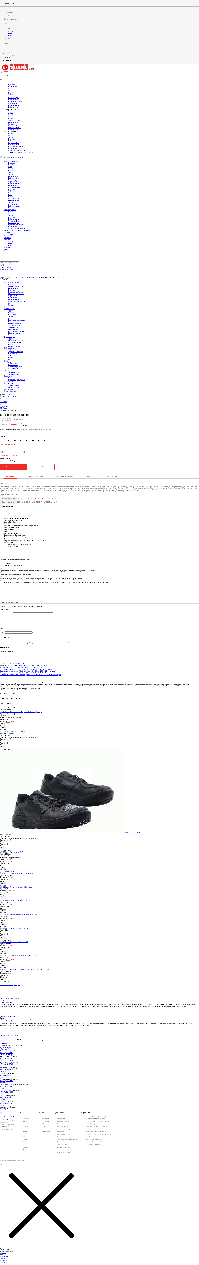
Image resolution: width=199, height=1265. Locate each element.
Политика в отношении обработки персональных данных (12, 1160)
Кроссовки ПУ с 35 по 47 (18, 942)
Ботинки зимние (14, 346)
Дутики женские (14, 325)
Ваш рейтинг (5, 610)
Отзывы (11, 16)
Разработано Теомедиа (29, 1150)
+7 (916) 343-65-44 (6, 1109)
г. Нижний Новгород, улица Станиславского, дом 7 (98, 1124)
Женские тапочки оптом (63, 1147)
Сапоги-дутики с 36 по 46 (18, 928)
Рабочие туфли (13, 99)
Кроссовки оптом (61, 1124)
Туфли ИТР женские (15, 352)
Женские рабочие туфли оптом (65, 1142)
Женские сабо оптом (62, 1144)
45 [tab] (39, 440)
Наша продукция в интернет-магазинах (18, 152)
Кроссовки (12, 85)
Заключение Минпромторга (10, 985)
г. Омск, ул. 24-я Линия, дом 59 (93, 1139)
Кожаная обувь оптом (63, 1121)
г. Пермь (3, 1099)
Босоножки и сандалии (16, 320)
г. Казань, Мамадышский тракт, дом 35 (95, 1131)
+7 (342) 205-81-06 (6, 1103)
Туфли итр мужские (15, 350)
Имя (2, 628)
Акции (6, 43)
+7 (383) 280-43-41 (6, 1069)
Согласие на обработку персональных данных (10, 1162)
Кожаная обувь (13, 98)
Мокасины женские (15, 329)
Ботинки (11, 357)
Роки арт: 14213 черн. (132, 832)
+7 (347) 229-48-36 (6, 1092)
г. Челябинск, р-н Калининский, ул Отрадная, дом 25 (99, 1134)
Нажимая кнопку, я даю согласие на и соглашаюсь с (42, 643)
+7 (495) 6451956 (41, 665)
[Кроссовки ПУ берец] (4, 402)
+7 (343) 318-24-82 (6, 1053)
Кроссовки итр (13, 353)
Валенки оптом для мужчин (64, 1134)
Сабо (10, 88)
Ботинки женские (14, 324)
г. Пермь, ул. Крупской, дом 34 (93, 1142)
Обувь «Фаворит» (10, 391)
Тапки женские (13, 372)
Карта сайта (26, 1147)
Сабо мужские (13, 368)
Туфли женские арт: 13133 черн (20, 887)
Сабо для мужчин (14, 342)
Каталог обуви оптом (20, 277)
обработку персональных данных (37, 643)
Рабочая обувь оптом (62, 1126)
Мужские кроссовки (15, 340)
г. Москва (3, 1043)
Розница (7, 39)
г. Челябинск (4, 1083)
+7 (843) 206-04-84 (6, 1081)
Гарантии (7, 24)
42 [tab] (21, 440)
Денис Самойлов (6, 1002)
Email (2, 632)
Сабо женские (13, 363)
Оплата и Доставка (11, 19)
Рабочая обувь (9, 348)
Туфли (10, 94)
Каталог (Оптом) (10, 132)
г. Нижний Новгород (7, 1060)
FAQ (10, 33)
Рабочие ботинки (14, 105)
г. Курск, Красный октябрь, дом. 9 (94, 1144)
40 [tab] (9, 440)
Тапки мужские (13, 374)
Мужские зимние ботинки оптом (65, 1152)
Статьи (10, 31)
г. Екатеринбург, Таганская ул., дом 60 (95, 1118)
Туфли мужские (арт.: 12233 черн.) (21, 873)
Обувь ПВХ (12, 355)
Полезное (7, 28)
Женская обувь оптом (11, 83)
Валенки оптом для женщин (64, 1137)
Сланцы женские (14, 335)
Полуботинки (13, 86)
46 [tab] (45, 440)
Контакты (7, 48)
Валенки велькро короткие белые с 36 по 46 (25, 914)
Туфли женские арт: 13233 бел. (20, 901)
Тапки (10, 316)
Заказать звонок (8, 63)
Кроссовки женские (15, 378)
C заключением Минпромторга (19, 228)
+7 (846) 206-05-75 (6, 1075)
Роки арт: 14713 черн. (17, 731)
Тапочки (11, 96)
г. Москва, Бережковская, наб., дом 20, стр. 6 (97, 1116)
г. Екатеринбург (5, 1049)
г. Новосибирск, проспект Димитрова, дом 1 (96, 1126)
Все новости (15, 998)
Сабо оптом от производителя (65, 1129)
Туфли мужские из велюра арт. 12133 (22, 955)
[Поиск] (2, 265)
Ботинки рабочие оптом (63, 1116)
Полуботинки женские (16, 331)
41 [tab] (15, 440)
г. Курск (3, 1105)
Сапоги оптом (61, 1131)
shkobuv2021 (12, 663)
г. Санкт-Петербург (7, 1055)
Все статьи (14, 1035)
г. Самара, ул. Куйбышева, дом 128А (94, 1129)
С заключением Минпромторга (19, 150)
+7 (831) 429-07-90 (6, 1064)
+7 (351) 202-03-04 (6, 1086)
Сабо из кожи (13, 365)
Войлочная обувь (10, 389)
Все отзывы (14, 1016)
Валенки (11, 92)
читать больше (5, 998)
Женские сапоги (14, 333)
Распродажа (8, 307)
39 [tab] (3, 440)
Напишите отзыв (6, 625)
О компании (8, 12)
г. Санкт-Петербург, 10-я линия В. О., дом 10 (97, 1121)
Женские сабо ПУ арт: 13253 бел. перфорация (25, 712)
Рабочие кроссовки (15, 101)
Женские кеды (13, 327)
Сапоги (11, 90)
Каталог (5, 75)
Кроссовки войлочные (16, 146)
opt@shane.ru (7, 60)
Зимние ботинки (14, 120)
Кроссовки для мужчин (16, 380)
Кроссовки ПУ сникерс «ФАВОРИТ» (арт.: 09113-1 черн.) (30, 969)
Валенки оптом (9, 381)
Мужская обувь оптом (12, 109)
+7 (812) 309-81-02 (6, 1058)
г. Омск (2, 1094)
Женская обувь (9, 309)
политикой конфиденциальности (72, 643)
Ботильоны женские (15, 322)
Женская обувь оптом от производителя (67, 1139)
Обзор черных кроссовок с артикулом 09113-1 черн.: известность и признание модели (30, 1020)
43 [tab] (27, 440)
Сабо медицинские (15, 367)
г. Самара (3, 1071)
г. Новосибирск (5, 1066)
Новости (11, 35)
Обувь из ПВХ (13, 103)
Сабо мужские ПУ (16, 852)
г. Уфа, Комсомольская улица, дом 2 (94, 1137)
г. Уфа (2, 1088)
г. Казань (3, 1077)
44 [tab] (33, 440)
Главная (3, 277)
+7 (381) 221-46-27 (6, 1098)
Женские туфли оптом (63, 1150)
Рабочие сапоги (13, 107)
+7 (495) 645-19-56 (8, 58)
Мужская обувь (9, 337)
